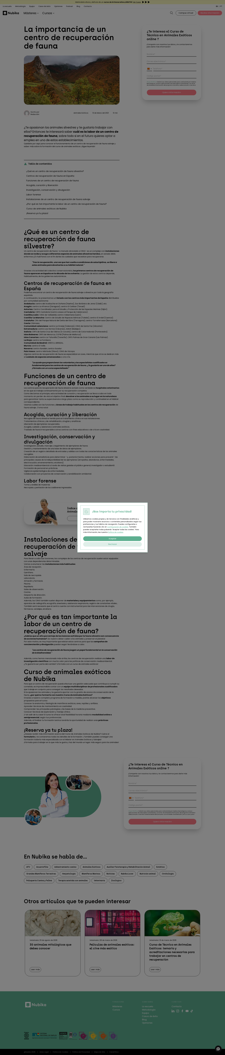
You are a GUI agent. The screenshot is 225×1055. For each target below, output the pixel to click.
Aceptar (112, 538)
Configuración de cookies (117, 527)
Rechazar (112, 544)
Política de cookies (115, 532)
